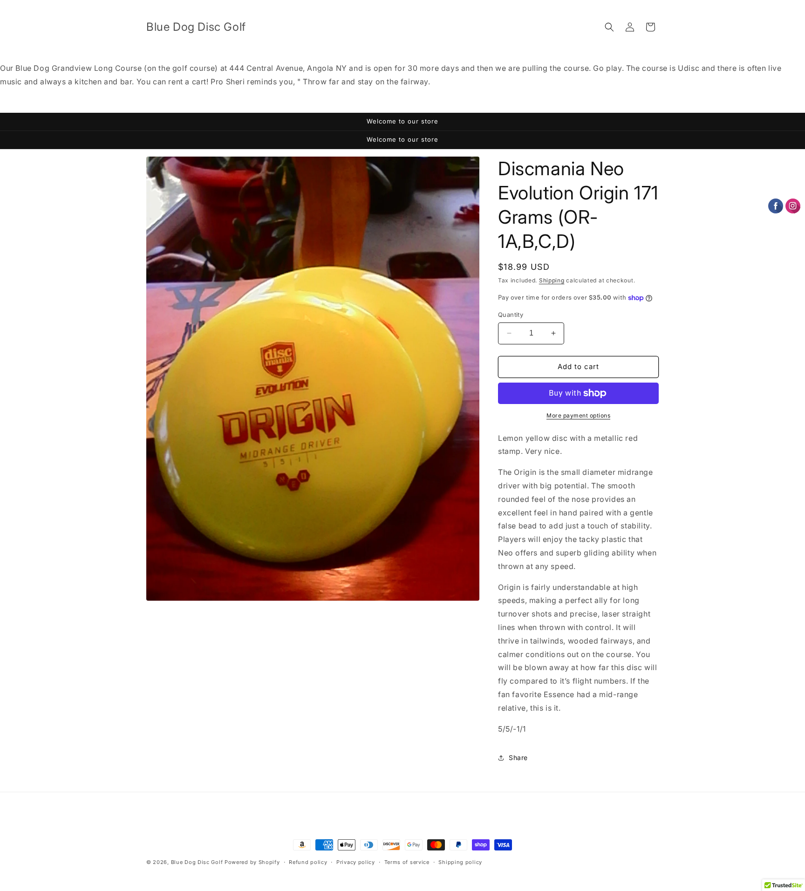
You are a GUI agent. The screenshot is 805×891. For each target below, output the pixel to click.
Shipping (552, 280)
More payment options (578, 415)
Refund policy (308, 861)
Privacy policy (355, 861)
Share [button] (518, 757)
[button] (609, 27)
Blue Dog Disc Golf (197, 862)
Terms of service (407, 861)
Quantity (510, 314)
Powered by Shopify (252, 862)
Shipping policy (460, 861)
